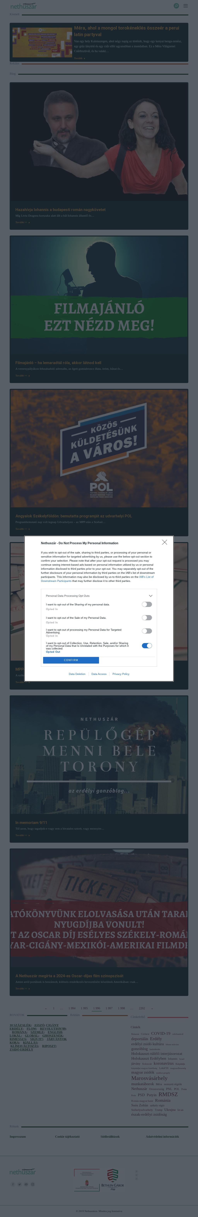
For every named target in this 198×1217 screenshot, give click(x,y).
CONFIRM (71, 660)
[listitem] (99, 596)
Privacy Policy (121, 673)
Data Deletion (77, 673)
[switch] (147, 604)
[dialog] (99, 608)
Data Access (99, 673)
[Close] (166, 543)
